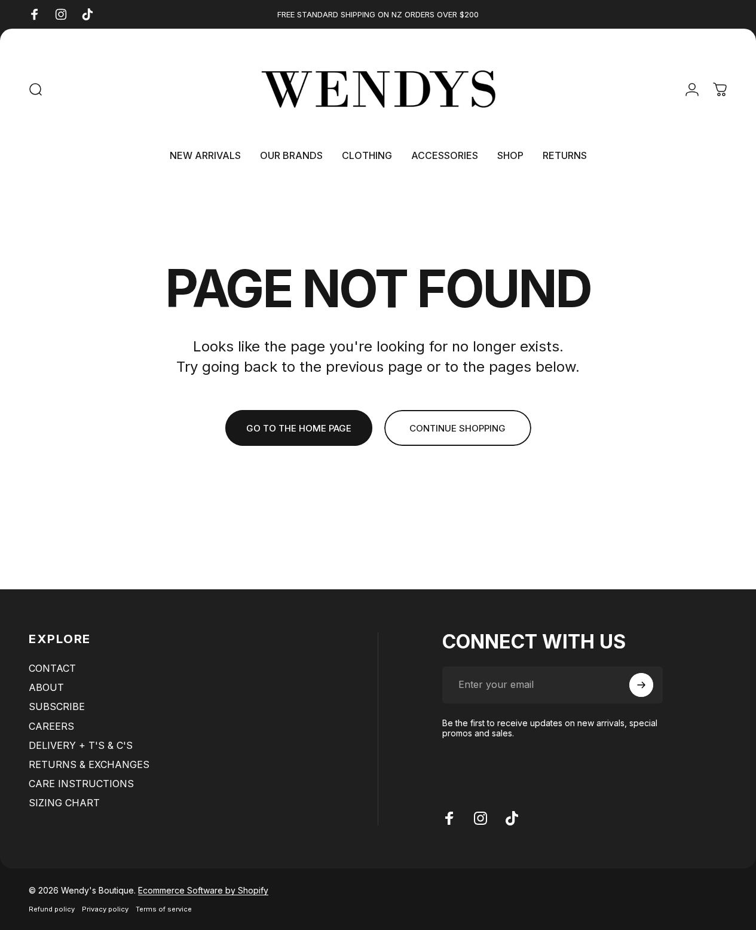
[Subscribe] (641, 685)
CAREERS (51, 726)
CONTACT (52, 668)
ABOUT (46, 687)
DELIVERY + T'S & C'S (81, 745)
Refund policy (52, 909)
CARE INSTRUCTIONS (81, 784)
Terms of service (164, 909)
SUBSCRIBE (57, 706)
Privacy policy (105, 909)
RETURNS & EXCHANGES (89, 764)
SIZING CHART (64, 803)
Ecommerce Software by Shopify (203, 890)
